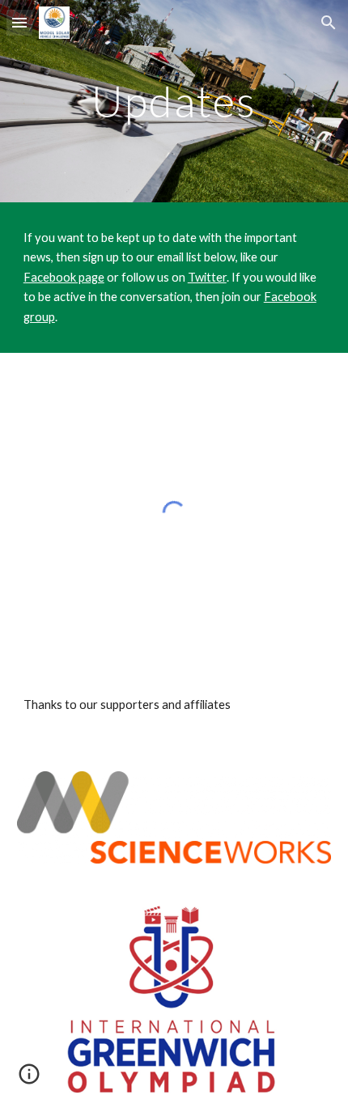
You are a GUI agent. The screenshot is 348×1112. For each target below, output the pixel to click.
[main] (174, 101)
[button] (19, 22)
